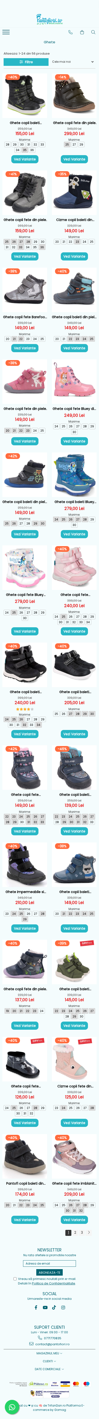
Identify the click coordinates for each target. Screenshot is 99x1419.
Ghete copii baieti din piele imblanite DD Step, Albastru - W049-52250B (24, 501)
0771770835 (52, 1338)
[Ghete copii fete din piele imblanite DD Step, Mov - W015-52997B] (24, 962)
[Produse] (6, 33)
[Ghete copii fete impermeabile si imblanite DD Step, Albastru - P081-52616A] (24, 767)
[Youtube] (45, 1307)
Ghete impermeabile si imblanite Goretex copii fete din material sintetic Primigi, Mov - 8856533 (25, 891)
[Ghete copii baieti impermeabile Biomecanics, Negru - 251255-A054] (24, 665)
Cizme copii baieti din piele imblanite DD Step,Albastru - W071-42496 (74, 219)
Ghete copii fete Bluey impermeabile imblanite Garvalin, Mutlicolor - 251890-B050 (25, 594)
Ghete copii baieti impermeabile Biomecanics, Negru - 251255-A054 (25, 692)
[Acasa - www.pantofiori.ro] (49, 19)
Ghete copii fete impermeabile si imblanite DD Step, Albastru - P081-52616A (25, 794)
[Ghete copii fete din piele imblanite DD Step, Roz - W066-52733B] (24, 381)
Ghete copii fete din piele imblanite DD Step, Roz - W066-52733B (25, 408)
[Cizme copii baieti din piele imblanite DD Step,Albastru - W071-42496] (74, 192)
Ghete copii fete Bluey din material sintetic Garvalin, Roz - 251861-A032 (74, 408)
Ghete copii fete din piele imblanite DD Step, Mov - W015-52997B (25, 989)
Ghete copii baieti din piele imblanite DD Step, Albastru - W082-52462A (74, 317)
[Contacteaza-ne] (70, 32)
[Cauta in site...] (93, 32)
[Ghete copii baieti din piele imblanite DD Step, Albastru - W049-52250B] (24, 474)
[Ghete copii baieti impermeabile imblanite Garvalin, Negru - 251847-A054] (24, 95)
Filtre (28, 62)
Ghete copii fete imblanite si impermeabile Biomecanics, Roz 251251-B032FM (74, 1183)
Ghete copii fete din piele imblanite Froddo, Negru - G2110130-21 (74, 122)
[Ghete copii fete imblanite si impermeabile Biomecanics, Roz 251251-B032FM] (74, 1156)
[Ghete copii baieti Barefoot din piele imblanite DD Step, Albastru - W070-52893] (74, 864)
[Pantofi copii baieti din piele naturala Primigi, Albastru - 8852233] (24, 1156)
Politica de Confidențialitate (53, 1283)
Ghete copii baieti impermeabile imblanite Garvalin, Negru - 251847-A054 (25, 122)
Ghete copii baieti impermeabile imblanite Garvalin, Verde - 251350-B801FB (74, 989)
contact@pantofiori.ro (52, 1344)
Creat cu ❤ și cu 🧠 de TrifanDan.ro (40, 1405)
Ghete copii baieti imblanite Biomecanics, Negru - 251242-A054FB (74, 692)
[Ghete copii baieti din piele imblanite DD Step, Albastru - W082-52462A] (74, 290)
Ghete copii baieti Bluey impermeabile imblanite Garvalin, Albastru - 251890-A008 (74, 501)
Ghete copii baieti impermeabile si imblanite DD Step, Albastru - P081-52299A (74, 794)
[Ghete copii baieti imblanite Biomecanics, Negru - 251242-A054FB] (74, 665)
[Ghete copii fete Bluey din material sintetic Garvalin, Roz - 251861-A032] (74, 381)
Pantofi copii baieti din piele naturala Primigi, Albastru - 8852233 (24, 1183)
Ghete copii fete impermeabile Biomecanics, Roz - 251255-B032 (74, 594)
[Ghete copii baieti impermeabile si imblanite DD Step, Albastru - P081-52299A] (74, 767)
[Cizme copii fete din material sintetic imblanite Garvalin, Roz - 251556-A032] (74, 1059)
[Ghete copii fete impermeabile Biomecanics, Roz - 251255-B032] (74, 567)
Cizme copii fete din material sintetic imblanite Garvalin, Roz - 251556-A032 (74, 1086)
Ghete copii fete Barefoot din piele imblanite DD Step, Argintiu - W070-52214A (24, 317)
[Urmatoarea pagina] (89, 1233)
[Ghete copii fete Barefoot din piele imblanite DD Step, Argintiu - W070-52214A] (24, 290)
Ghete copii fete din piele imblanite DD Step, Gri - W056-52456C (25, 219)
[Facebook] (36, 1307)
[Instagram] (63, 1307)
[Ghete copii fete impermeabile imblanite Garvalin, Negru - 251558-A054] (24, 1059)
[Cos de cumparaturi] (82, 32)
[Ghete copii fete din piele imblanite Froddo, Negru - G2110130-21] (74, 95)
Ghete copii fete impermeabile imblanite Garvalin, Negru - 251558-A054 (25, 1086)
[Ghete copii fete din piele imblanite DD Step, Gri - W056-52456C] (24, 192)
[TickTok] (54, 1307)
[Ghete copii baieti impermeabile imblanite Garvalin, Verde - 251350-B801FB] (74, 962)
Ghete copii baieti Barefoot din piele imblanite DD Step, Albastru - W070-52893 (74, 891)
